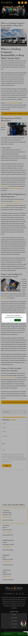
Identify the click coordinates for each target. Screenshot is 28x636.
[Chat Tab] (14, 318)
